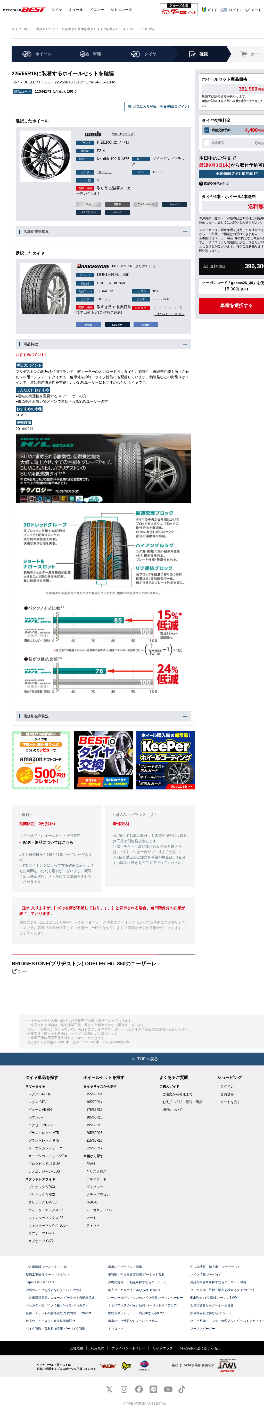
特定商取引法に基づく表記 (200, 1348)
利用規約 (97, 1348)
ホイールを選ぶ (63, 29)
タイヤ (57, 9)
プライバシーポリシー (128, 1348)
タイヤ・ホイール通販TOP (30, 29)
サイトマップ (163, 1348)
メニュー (97, 9)
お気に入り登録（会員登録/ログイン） (162, 106)
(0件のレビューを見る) (169, 314)
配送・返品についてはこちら (48, 842)
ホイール (76, 9)
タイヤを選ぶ (106, 29)
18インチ (96, 172)
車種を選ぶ (85, 29)
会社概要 (76, 1348)
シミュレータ (121, 9)
